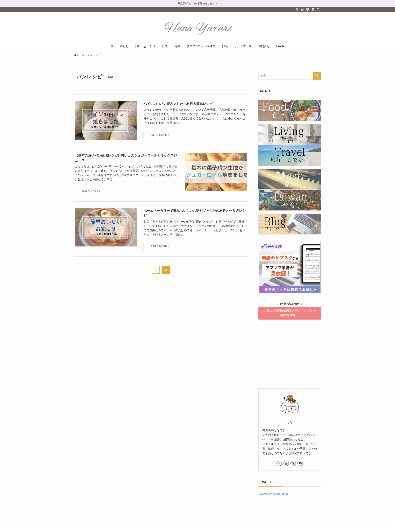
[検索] (318, 9)
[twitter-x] (297, 9)
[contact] (313, 9)
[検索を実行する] (317, 76)
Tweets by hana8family (273, 493)
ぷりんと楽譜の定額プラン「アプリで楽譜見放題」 (290, 313)
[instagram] (302, 9)
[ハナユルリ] (197, 27)
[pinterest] (307, 9)
